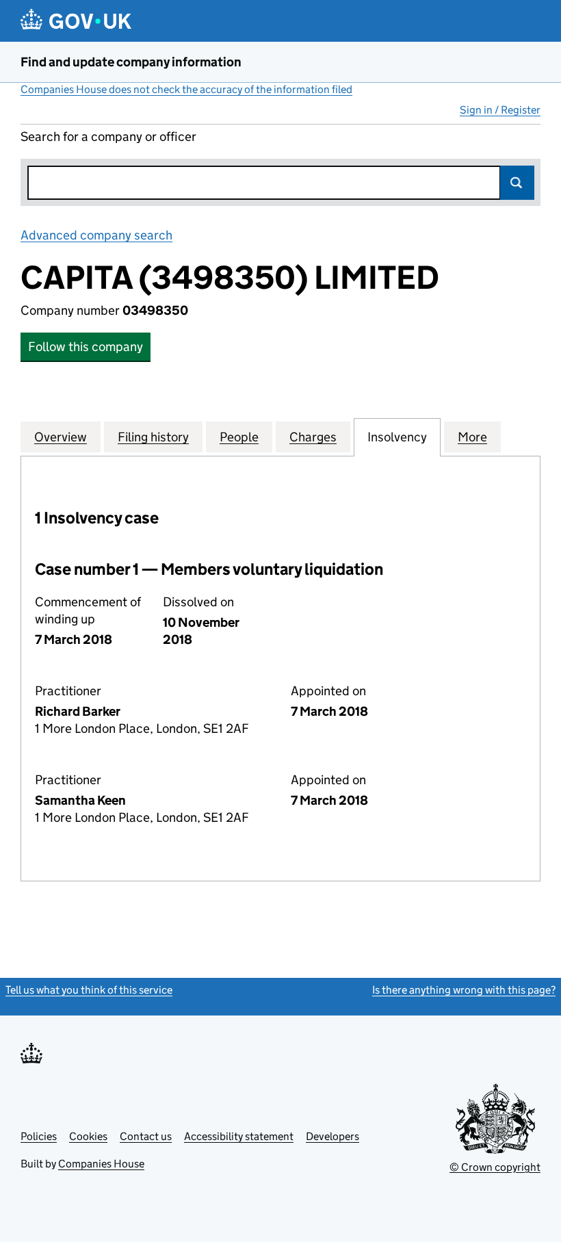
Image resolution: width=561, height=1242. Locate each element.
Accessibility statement (238, 1136)
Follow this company (85, 346)
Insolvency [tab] (397, 437)
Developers (332, 1136)
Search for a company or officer (108, 136)
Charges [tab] (313, 437)
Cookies (88, 1136)
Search (517, 183)
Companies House (101, 1163)
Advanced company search (96, 235)
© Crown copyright (494, 1167)
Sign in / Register (500, 109)
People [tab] (239, 437)
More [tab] (472, 437)
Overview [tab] (60, 437)
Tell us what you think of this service (88, 989)
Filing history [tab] (153, 437)
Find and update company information (131, 62)
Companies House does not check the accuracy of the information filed (186, 89)
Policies (39, 1136)
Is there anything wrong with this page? (464, 989)
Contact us (146, 1136)
